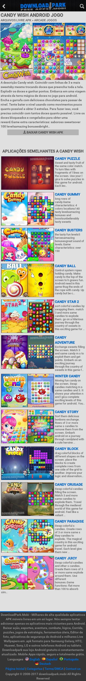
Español (52, 659)
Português (71, 659)
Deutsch (45, 663)
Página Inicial (15, 668)
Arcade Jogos (45, 20)
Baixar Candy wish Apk (44, 132)
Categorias (34, 668)
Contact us (72, 668)
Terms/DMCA (54, 668)
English (35, 659)
